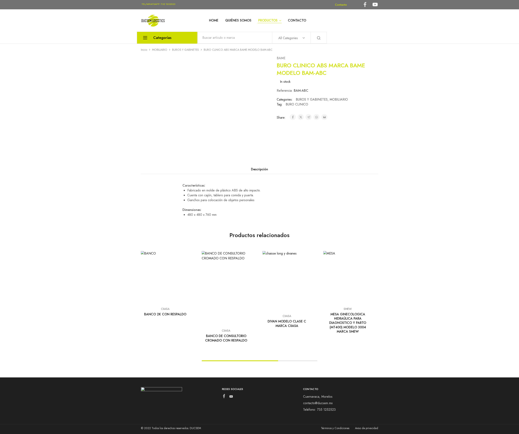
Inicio (144, 50)
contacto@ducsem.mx (318, 403)
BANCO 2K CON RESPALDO (165, 314)
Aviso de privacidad (366, 428)
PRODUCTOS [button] (268, 20)
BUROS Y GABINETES (185, 50)
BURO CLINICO (297, 104)
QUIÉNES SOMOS (238, 20)
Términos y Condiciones (335, 428)
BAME (281, 58)
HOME (213, 20)
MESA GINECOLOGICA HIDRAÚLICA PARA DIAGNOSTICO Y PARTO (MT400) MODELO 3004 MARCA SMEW (347, 323)
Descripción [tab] (259, 169)
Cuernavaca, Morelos (317, 396)
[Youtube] (231, 397)
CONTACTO (297, 20)
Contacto (341, 4)
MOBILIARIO (159, 50)
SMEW (348, 309)
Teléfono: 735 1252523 (319, 409)
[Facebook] (223, 397)
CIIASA (165, 309)
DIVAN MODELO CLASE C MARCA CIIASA (287, 323)
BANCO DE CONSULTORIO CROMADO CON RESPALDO (226, 338)
